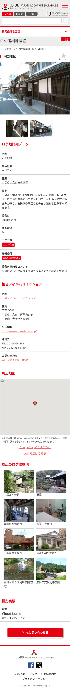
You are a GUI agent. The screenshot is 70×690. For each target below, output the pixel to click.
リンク (33, 674)
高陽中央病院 (44, 524)
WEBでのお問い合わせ (15, 360)
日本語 (8, 13)
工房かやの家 (11, 494)
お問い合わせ (49, 674)
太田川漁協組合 (13, 524)
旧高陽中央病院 (13, 553)
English (19, 13)
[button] (35, 404)
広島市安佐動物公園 (48, 582)
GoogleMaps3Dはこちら (35, 447)
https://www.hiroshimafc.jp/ (19, 331)
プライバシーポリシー (35, 678)
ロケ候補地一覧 (26, 49)
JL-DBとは (19, 674)
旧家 (39, 494)
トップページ (8, 49)
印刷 (65, 39)
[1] (64, 21)
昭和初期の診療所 (46, 553)
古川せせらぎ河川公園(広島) (18, 584)
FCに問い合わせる (36, 632)
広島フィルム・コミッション (19, 298)
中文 (32, 13)
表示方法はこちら (35, 453)
